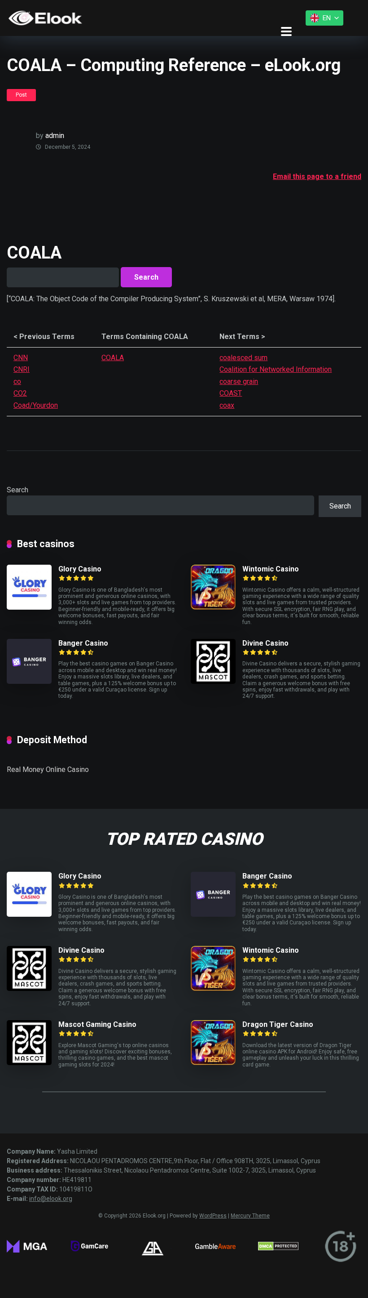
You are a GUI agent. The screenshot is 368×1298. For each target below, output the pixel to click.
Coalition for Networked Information (275, 369)
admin (54, 135)
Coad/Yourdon (35, 405)
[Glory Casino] (29, 607)
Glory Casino (79, 569)
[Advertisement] (170, 204)
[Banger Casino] (29, 681)
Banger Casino (83, 643)
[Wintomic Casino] (213, 607)
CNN (20, 357)
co (17, 381)
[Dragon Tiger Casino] (213, 1062)
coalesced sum (243, 357)
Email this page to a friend (317, 176)
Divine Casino (265, 643)
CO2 (20, 393)
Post (21, 95)
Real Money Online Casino (48, 769)
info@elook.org (50, 1198)
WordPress (213, 1216)
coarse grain (238, 381)
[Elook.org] (45, 18)
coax (226, 405)
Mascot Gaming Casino (97, 1024)
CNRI (21, 369)
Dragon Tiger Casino (277, 1024)
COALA (112, 357)
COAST (230, 393)
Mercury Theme (250, 1216)
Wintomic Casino (270, 569)
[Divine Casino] (213, 681)
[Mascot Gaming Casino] (29, 1062)
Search (17, 490)
